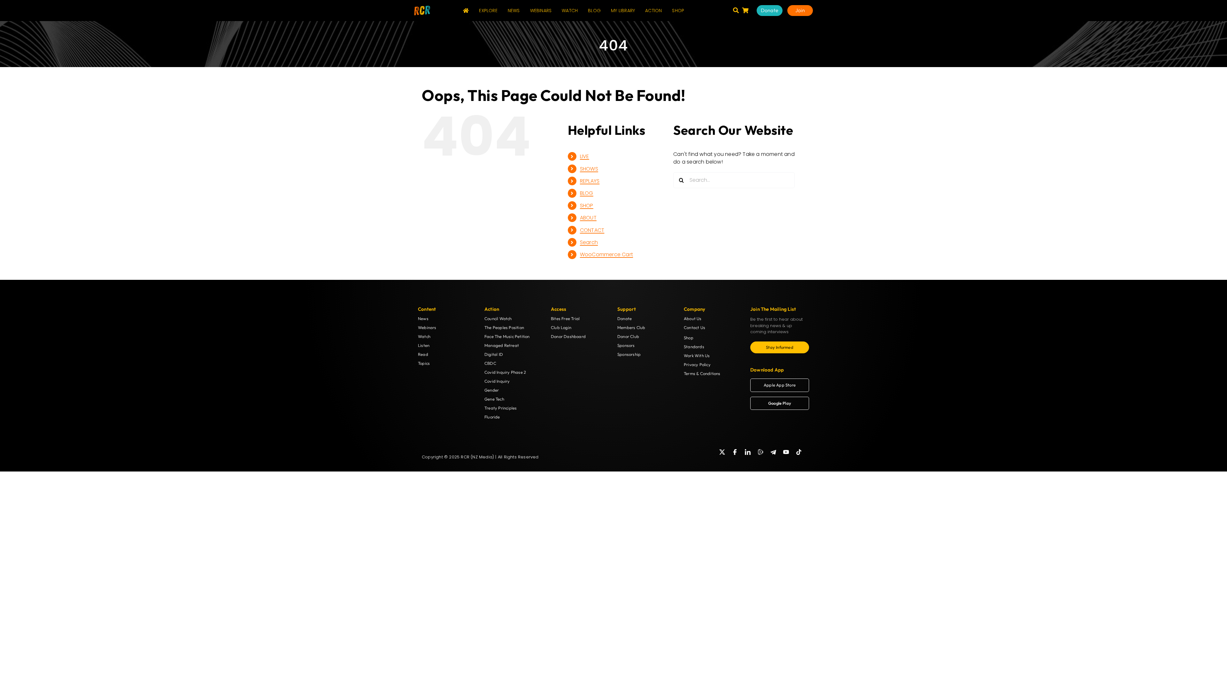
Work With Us (697, 355)
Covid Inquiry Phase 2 (505, 372)
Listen (423, 345)
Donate (624, 318)
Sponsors (626, 345)
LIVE (584, 156)
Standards (694, 346)
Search (589, 242)
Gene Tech (494, 399)
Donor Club (628, 336)
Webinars (427, 327)
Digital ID (493, 354)
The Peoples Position (504, 327)
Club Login (561, 327)
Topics (424, 363)
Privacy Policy (697, 364)
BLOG (586, 193)
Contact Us (694, 327)
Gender (491, 390)
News (423, 318)
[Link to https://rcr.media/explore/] (736, 10)
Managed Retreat (501, 345)
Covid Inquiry (497, 381)
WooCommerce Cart (606, 254)
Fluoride (492, 416)
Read (423, 354)
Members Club (631, 327)
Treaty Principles (500, 407)
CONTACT (592, 230)
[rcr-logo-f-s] (422, 8)
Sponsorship (629, 354)
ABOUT (588, 217)
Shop (688, 337)
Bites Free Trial (565, 318)
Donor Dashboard (568, 336)
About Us (693, 318)
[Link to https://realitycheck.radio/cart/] (745, 10)
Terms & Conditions (702, 373)
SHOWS (589, 168)
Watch (424, 336)
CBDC (490, 363)
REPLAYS (589, 181)
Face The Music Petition (507, 336)
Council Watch (498, 318)
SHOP (586, 205)
